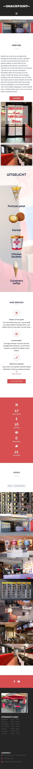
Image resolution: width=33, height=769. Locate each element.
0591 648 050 (16, 374)
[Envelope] (19, 681)
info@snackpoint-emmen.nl (13, 762)
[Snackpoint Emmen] (16, 6)
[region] (16, 26)
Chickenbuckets (16, 255)
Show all (10, 486)
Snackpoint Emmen (19, 486)
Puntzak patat (16, 206)
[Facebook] (14, 681)
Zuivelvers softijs (16, 282)
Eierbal (16, 230)
